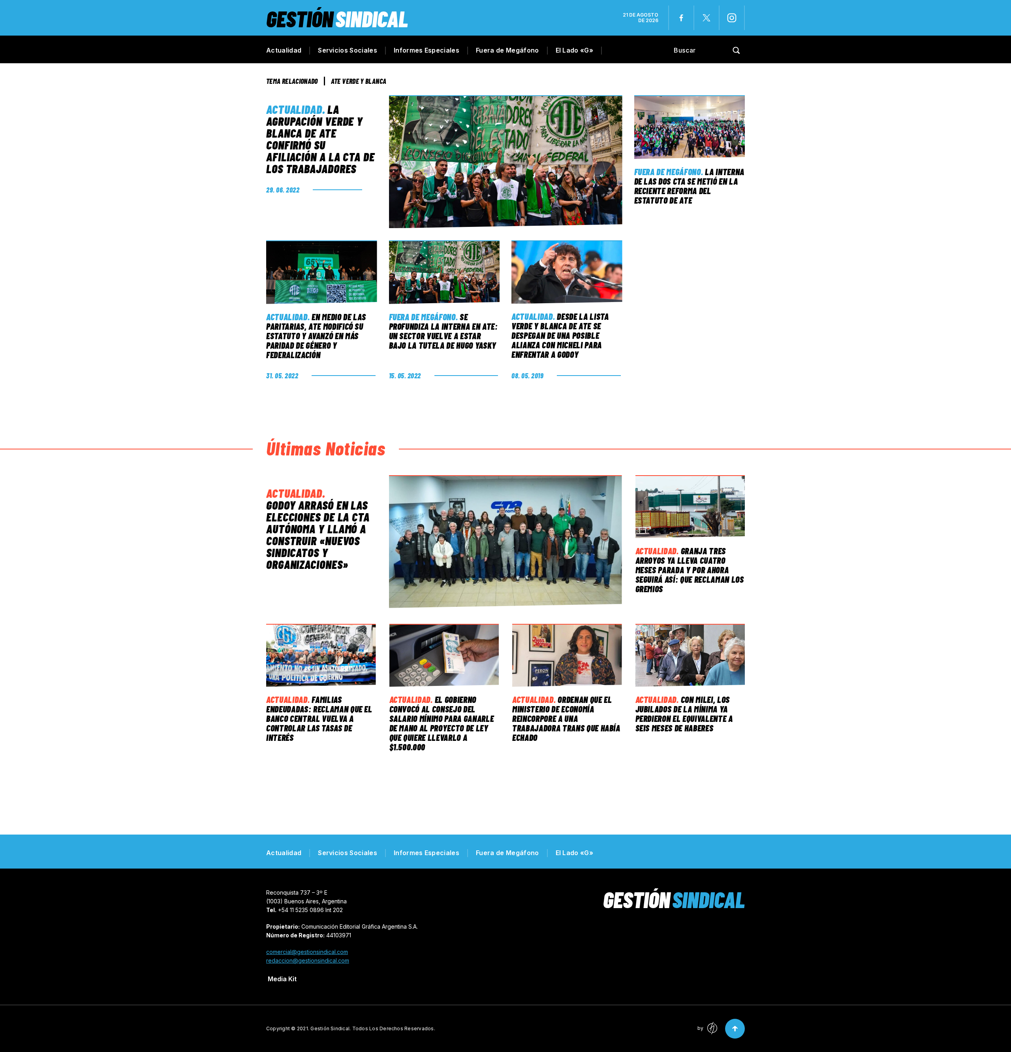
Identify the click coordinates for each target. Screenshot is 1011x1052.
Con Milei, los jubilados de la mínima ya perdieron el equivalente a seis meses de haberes (684, 713)
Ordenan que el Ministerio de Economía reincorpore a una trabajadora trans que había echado (566, 718)
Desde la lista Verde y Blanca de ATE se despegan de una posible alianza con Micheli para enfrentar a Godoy (560, 335)
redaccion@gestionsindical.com (307, 960)
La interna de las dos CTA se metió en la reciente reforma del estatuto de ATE (689, 185)
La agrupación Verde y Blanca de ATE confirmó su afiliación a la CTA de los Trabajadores (320, 139)
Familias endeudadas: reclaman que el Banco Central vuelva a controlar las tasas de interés (319, 718)
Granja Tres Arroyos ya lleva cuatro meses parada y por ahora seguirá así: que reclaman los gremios (689, 570)
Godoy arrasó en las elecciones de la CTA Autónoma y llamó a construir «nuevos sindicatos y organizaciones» (318, 534)
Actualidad (283, 50)
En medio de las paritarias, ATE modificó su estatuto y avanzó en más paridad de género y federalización (316, 336)
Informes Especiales (426, 50)
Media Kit (282, 979)
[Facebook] (681, 17)
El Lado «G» (575, 50)
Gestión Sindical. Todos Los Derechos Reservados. (372, 1028)
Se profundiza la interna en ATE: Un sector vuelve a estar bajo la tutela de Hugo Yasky (443, 331)
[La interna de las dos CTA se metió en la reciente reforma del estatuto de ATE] (689, 127)
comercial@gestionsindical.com (307, 951)
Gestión (337, 18)
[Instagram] (731, 17)
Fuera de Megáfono (507, 50)
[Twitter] (706, 17)
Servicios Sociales (347, 50)
